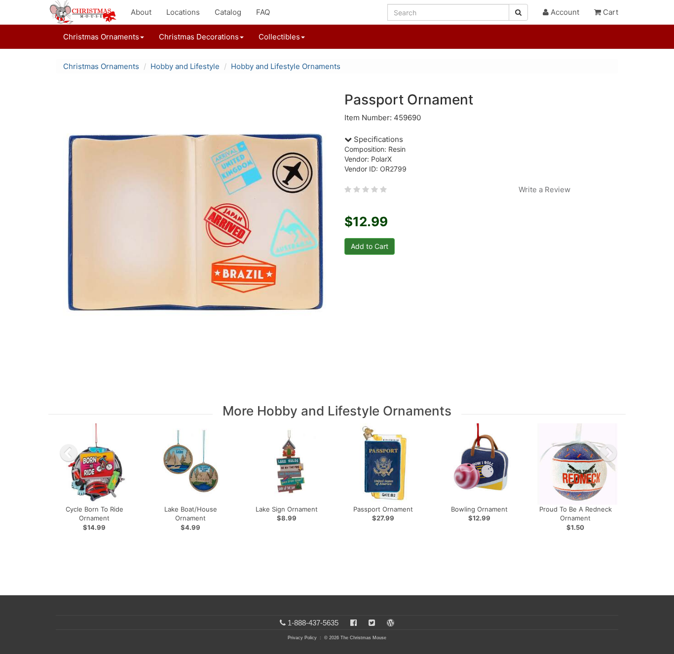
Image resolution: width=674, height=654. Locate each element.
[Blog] (390, 623)
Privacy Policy (302, 637)
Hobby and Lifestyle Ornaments (285, 66)
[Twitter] (372, 623)
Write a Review (544, 189)
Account (564, 12)
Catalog (228, 12)
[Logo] (85, 12)
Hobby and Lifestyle (185, 66)
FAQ (263, 12)
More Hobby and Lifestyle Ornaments (337, 410)
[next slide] (608, 453)
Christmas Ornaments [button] (101, 36)
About (141, 12)
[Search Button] (518, 12)
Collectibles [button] (279, 36)
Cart (609, 12)
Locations (183, 12)
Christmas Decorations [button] (199, 36)
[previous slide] (68, 453)
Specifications (377, 139)
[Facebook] (353, 623)
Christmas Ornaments (101, 66)
